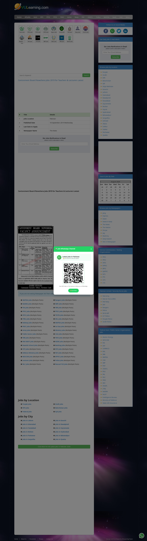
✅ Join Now (73, 290)
